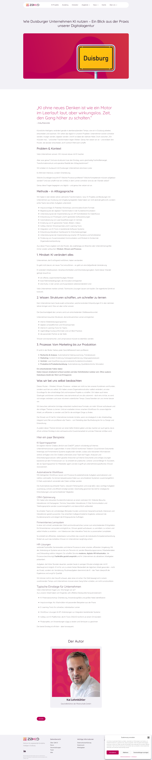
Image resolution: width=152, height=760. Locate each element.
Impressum (134, 756)
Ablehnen (125, 752)
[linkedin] (25, 751)
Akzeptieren (112, 752)
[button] (148, 737)
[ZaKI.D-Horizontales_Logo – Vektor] (32, 4)
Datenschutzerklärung (125, 756)
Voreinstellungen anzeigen (140, 752)
